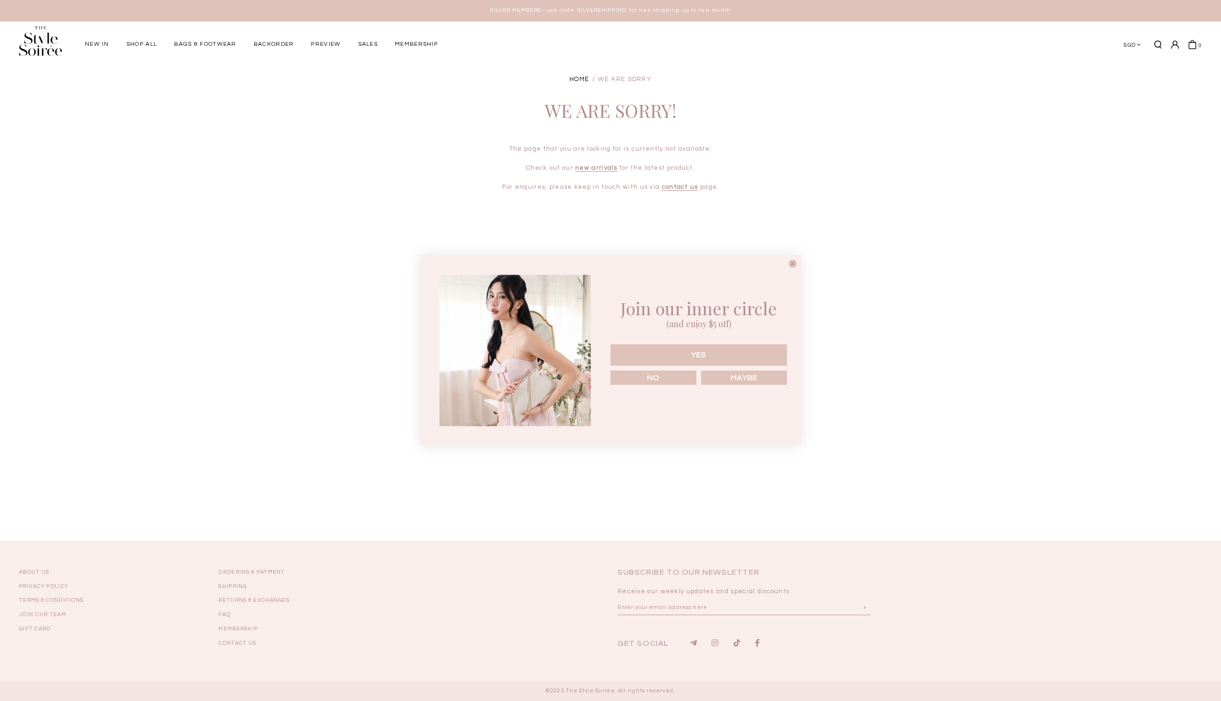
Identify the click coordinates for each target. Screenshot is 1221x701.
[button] (856, 77)
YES (698, 355)
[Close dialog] (793, 264)
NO (653, 377)
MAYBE (744, 377)
